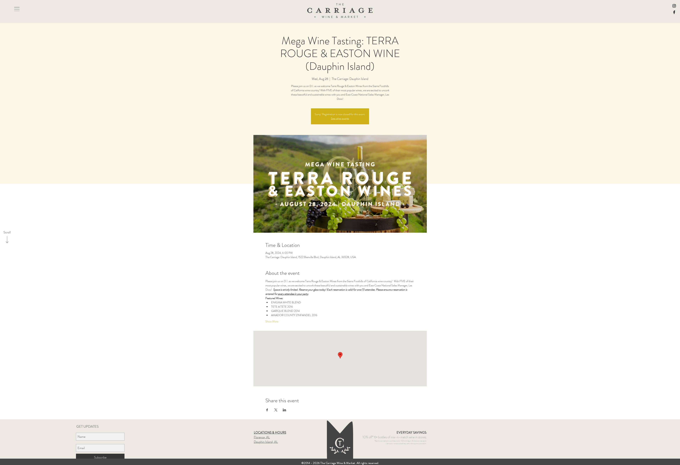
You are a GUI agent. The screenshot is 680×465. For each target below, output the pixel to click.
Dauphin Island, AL (266, 442)
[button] (16, 9)
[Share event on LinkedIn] (284, 410)
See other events (340, 118)
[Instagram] (674, 6)
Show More (271, 321)
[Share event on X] (275, 410)
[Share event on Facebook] (267, 410)
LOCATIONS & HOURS (270, 432)
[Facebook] (674, 12)
